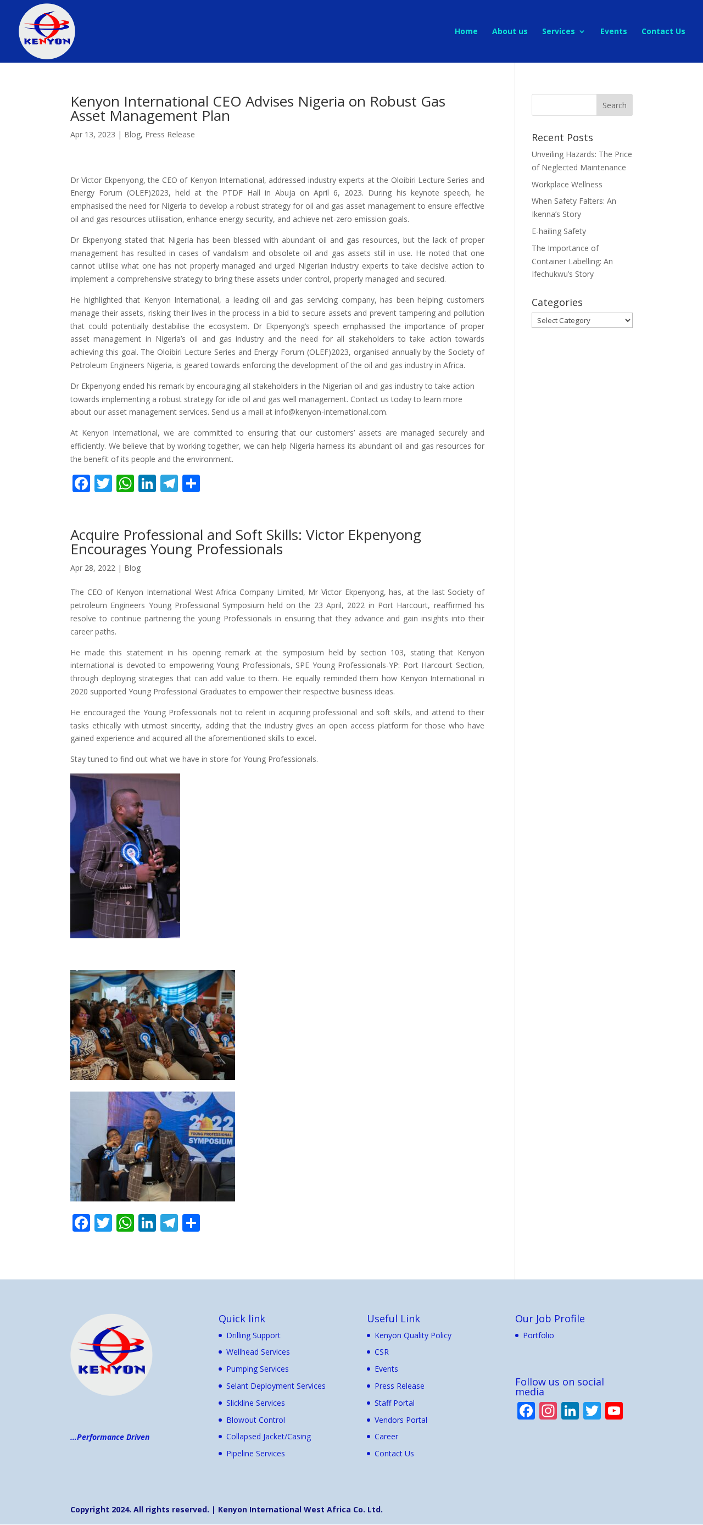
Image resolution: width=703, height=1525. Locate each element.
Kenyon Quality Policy (413, 1335)
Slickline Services (255, 1403)
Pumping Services (257, 1368)
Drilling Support (253, 1335)
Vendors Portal (401, 1420)
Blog (132, 134)
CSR (382, 1351)
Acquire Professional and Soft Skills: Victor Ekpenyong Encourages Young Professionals (245, 542)
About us (510, 31)
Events (613, 31)
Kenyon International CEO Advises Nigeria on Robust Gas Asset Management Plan (257, 108)
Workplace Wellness (567, 184)
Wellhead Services (258, 1351)
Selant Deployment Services (276, 1386)
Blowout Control (255, 1420)
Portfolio (538, 1335)
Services (558, 31)
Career (386, 1436)
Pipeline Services (255, 1453)
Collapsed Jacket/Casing (268, 1436)
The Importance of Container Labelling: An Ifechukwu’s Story (572, 261)
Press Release (170, 134)
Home (466, 31)
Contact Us (663, 31)
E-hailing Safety (559, 231)
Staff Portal (395, 1403)
